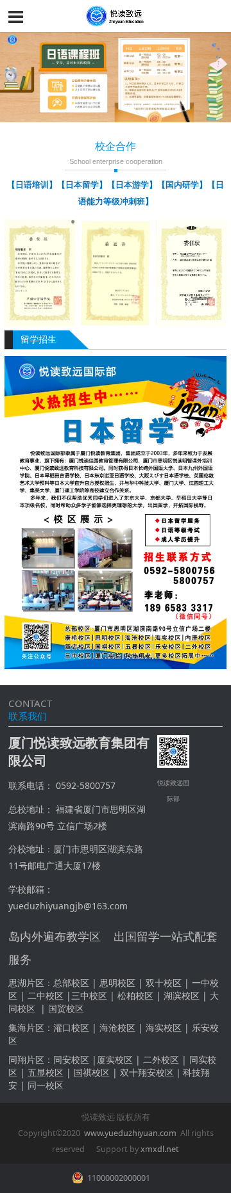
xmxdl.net (160, 1149)
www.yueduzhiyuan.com (130, 1133)
